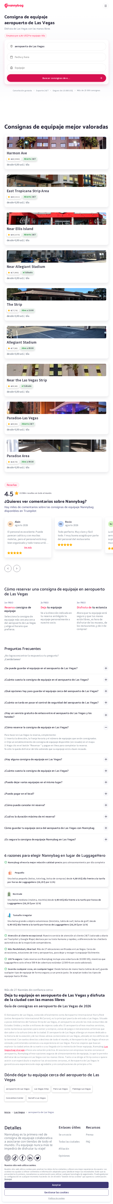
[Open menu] (106, 6)
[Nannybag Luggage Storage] (16, 5)
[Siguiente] (16, 568)
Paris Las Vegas (60, 1089)
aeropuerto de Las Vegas (18, 1089)
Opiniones (64, 1155)
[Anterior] (7, 568)
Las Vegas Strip (41, 1089)
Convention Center (15, 1098)
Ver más (28, 547)
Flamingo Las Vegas (82, 1089)
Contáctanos (12, 659)
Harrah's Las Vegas (37, 1098)
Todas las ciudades (69, 1141)
